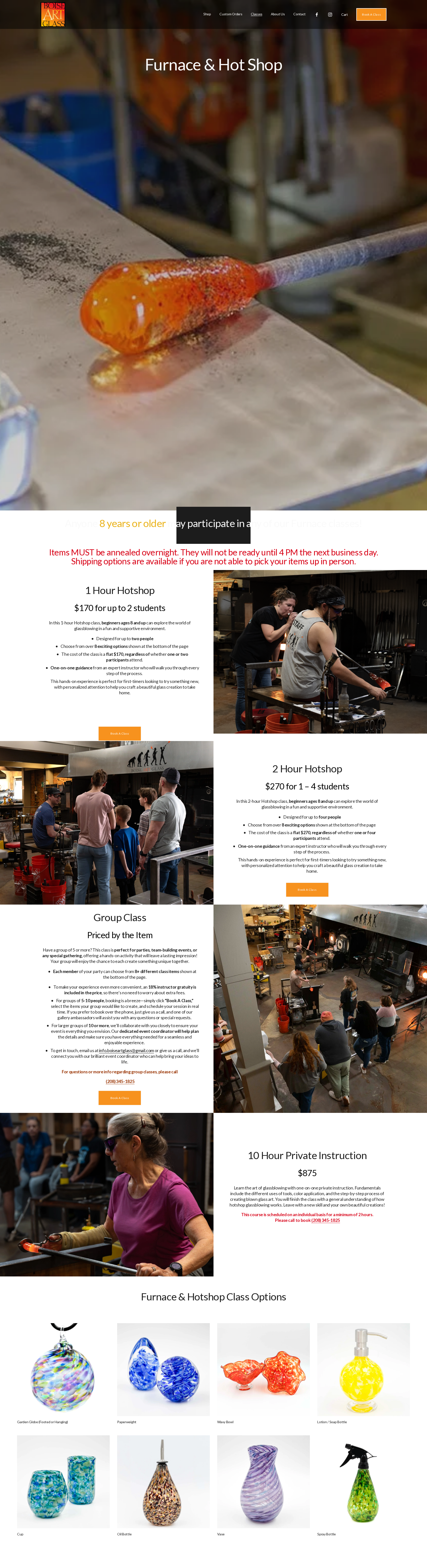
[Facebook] (316, 14)
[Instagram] (330, 14)
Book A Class (371, 14)
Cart (344, 14)
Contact (299, 14)
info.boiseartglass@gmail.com (126, 1050)
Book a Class (119, 733)
